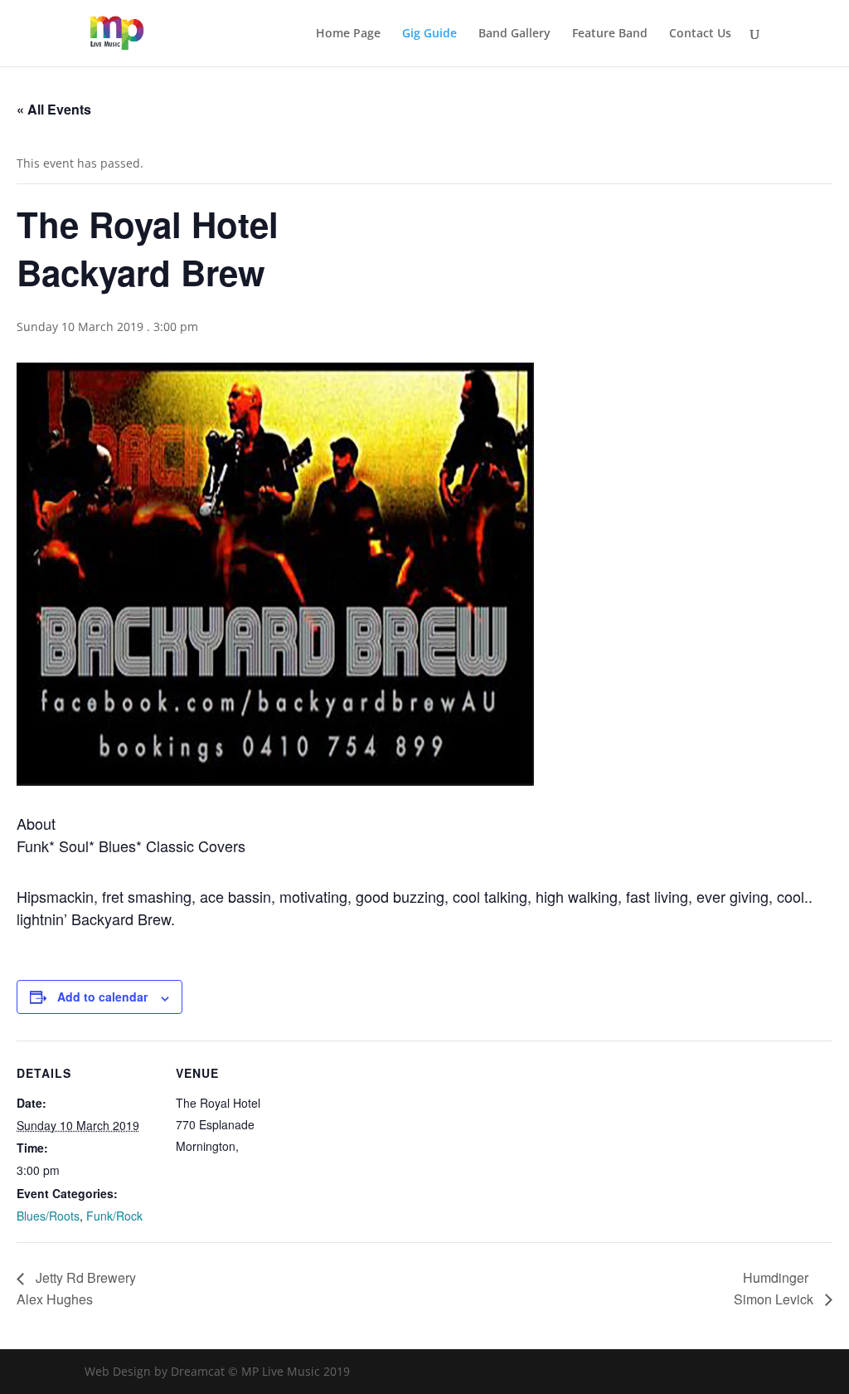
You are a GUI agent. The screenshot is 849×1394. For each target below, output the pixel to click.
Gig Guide (429, 34)
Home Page (348, 34)
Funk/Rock (114, 1215)
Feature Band (610, 34)
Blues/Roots (48, 1215)
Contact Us (700, 34)
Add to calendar (102, 996)
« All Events (54, 109)
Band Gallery (514, 34)
